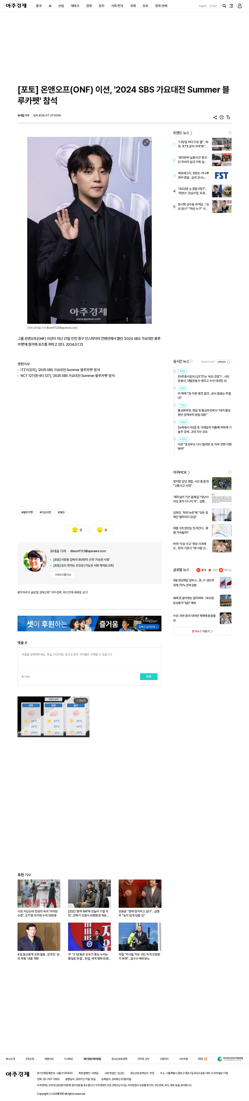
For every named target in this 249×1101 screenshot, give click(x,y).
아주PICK (180, 472)
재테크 (75, 6)
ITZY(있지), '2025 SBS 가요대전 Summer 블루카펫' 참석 (60, 370)
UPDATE (222, 362)
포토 (145, 6)
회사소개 (10, 1058)
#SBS (61, 512)
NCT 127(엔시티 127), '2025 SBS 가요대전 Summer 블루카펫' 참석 (68, 376)
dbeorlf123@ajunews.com (88, 551)
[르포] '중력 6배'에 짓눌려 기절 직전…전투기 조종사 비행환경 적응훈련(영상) (88, 914)
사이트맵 (183, 1058)
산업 (61, 6)
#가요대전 (45, 512)
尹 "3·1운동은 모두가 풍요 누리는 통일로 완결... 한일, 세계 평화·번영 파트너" (88, 957)
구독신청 (29, 1058)
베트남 (227, 570)
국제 (133, 6)
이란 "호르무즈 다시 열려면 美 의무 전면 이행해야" (204, 447)
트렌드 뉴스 (181, 133)
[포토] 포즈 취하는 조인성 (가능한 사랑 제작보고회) (83, 565)
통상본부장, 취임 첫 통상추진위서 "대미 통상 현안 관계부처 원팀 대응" (204, 413)
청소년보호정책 (119, 1058)
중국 (39, 6)
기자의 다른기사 (63, 574)
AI (50, 6)
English (203, 5)
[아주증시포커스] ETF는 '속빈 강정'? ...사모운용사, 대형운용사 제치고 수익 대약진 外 (204, 379)
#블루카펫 (27, 512)
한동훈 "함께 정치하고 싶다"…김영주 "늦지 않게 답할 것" (139, 913)
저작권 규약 (143, 1058)
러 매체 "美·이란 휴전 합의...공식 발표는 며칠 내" (204, 396)
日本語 (213, 5)
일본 (215, 570)
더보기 (191, 632)
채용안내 (49, 1058)
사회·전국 (117, 6)
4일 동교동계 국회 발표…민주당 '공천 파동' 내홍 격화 (38, 956)
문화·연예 (161, 6)
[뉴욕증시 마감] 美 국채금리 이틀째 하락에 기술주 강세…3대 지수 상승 (204, 430)
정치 (101, 6)
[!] (229, 132)
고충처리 (164, 1058)
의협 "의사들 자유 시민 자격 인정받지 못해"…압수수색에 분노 (139, 956)
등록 (148, 676)
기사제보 (68, 1058)
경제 (89, 6)
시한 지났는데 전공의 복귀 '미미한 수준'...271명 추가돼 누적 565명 (38, 913)
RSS (200, 1058)
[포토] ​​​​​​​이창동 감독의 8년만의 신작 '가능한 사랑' (81, 560)
